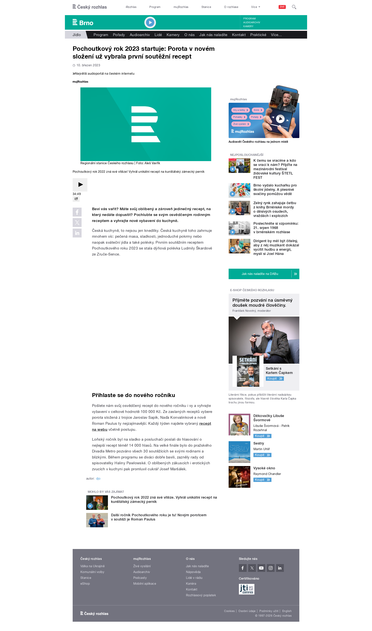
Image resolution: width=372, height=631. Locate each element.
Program (154, 7)
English (287, 611)
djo (98, 478)
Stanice (206, 7)
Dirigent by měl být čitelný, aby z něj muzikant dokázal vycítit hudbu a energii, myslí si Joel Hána (276, 247)
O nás (189, 35)
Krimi (256, 110)
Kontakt (239, 35)
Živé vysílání (239, 124)
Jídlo (77, 35)
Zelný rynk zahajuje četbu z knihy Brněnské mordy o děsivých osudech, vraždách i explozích (274, 209)
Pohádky (237, 117)
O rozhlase (231, 7)
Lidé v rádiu (194, 578)
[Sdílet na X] (77, 222)
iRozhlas (131, 7)
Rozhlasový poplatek (201, 595)
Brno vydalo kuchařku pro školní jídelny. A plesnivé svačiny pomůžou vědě (275, 189)
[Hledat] (294, 7)
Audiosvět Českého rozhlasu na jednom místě (258, 141)
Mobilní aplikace (144, 583)
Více (276, 35)
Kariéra (191, 583)
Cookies (229, 611)
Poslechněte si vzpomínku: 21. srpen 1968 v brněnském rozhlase (275, 227)
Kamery (248, 26)
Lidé (158, 35)
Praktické (258, 35)
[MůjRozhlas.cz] (80, 82)
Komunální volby (92, 572)
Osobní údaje (247, 611)
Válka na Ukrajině (92, 566)
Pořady (119, 35)
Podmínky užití (268, 611)
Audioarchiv (251, 22)
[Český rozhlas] (90, 7)
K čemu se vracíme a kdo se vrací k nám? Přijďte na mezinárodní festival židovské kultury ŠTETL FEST (275, 169)
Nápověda (193, 572)
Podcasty (140, 578)
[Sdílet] (76, 199)
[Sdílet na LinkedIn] (77, 233)
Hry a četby (239, 110)
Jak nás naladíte (213, 35)
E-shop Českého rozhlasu (252, 290)
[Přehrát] (80, 185)
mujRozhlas (181, 7)
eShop (85, 583)
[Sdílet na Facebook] (77, 212)
